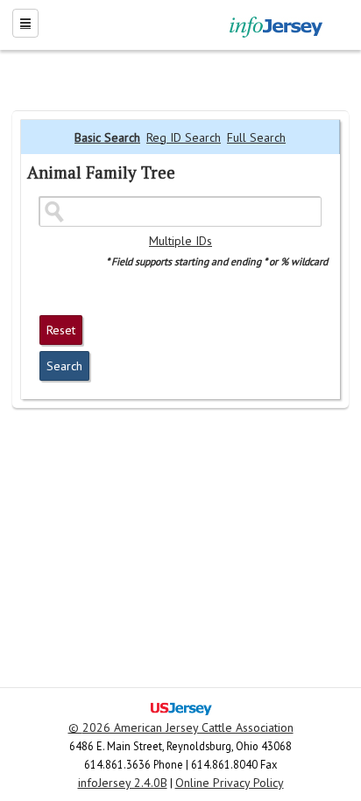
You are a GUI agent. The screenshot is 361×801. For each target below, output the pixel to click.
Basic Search (107, 137)
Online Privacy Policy (229, 782)
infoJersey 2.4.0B (122, 782)
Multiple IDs (180, 241)
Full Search (256, 137)
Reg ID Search (183, 137)
